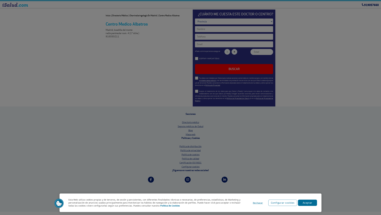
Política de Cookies (170, 205)
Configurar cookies (283, 202)
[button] (59, 203)
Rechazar (258, 202)
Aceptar (307, 202)
